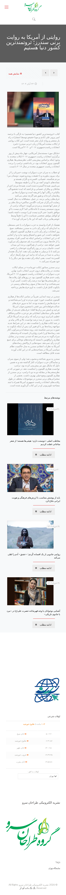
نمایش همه (13, 73)
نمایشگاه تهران (54, 868)
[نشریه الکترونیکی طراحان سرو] (33, 7)
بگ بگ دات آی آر (28, 888)
